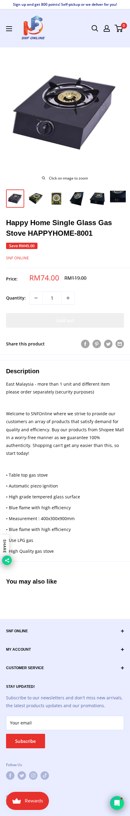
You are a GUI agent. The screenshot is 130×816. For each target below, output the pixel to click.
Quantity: (16, 298)
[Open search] (95, 28)
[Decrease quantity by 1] (36, 298)
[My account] (107, 28)
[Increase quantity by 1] (68, 298)
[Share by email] (119, 344)
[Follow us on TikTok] (45, 775)
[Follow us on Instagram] (33, 775)
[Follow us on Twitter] (22, 775)
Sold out (65, 320)
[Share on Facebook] (85, 344)
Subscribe (25, 741)
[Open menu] (9, 28)
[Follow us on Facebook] (10, 775)
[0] (119, 28)
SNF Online (17, 258)
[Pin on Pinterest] (97, 344)
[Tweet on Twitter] (108, 344)
